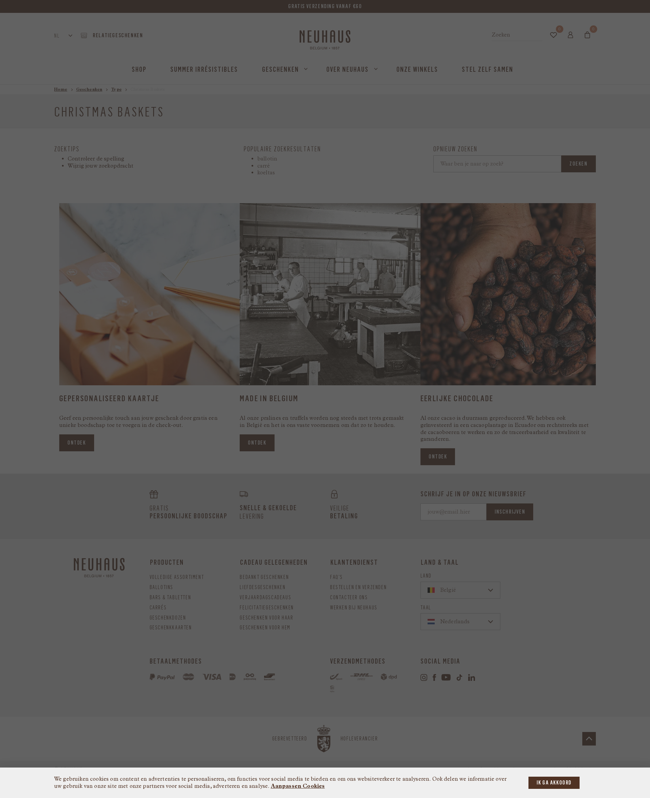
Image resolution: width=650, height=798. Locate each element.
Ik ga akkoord (554, 782)
